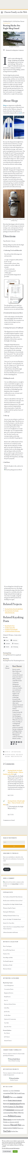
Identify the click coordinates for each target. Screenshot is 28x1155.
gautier (19, 1097)
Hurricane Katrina (7, 969)
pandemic (5, 1116)
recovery (14, 1119)
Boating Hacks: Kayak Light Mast (14, 609)
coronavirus (6, 1093)
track (20, 113)
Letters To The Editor (15, 1107)
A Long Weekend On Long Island (12, 655)
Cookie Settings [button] (7, 1151)
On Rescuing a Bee (10, 627)
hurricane (6, 1104)
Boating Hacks (10, 754)
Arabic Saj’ (5, 1090)
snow (8, 1122)
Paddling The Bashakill (11, 629)
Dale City (13, 1093)
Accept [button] (15, 1151)
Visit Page (2, 6)
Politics (11, 1116)
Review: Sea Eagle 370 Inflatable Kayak (12, 919)
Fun (11, 1097)
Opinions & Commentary (10, 1019)
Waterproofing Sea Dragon (9, 908)
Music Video (17, 1113)
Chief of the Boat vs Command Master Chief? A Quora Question (13, 927)
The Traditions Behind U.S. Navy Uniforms (12, 897)
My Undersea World (7, 965)
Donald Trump (21, 1093)
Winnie (19, 1128)
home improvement (15, 1100)
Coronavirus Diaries (8, 989)
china (12, 1090)
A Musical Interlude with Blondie (10, 932)
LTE (4, 1110)
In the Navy (6, 1008)
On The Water (16, 751)
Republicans (19, 1119)
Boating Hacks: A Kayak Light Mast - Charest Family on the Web (14, 802)
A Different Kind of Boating (12, 631)
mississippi (10, 1110)
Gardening (15, 1097)
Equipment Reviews (8, 993)
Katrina (22, 1104)
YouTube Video (14, 1131)
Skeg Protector (16, 756)
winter (22, 1128)
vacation (9, 1128)
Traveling (23, 1125)
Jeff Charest (7, 1037)
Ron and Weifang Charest (9, 950)
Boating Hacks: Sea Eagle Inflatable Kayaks (12, 904)
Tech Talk (6, 1023)
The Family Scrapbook (8, 961)
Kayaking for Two (10, 626)
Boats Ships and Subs (8, 957)
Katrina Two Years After (8, 923)
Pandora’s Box (6, 953)
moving (8, 1112)
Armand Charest (8, 1040)
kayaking (5, 1107)
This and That (15, 1125)
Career (9, 1090)
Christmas (17, 1091)
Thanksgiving (6, 1125)
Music (12, 1112)
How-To (7, 751)
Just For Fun (7, 1011)
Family (6, 1096)
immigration (14, 1103)
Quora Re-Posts (7, 1026)
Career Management (9, 985)
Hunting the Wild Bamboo (9, 912)
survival (17, 1122)
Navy (23, 1112)
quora (9, 1119)
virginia (14, 1128)
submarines (12, 1122)
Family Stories (7, 996)
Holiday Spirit (5, 1100)
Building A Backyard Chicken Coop (11, 915)
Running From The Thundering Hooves (13, 660)
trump (5, 1128)
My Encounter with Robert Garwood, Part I (12, 900)
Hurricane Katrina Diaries (10, 1004)
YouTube (7, 1131)
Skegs (5, 105)
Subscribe (7, 869)
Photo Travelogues (7, 946)
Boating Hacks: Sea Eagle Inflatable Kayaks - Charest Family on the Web (13, 772)
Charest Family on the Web (15, 12)
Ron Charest (21, 21)
